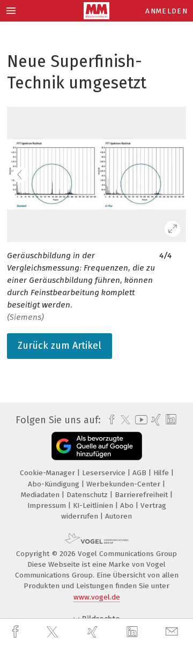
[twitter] (53, 632)
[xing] (93, 632)
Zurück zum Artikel (59, 345)
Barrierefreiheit (142, 494)
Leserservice (105, 472)
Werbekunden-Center (124, 484)
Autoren (118, 516)
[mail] (173, 632)
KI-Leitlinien (94, 505)
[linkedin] (133, 632)
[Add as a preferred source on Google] (96, 446)
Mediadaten (41, 494)
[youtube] (139, 419)
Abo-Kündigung (54, 484)
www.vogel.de (96, 597)
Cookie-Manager (48, 472)
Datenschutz (88, 494)
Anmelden (166, 11)
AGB (140, 472)
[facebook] (16, 632)
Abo (128, 505)
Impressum (47, 505)
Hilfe (162, 472)
